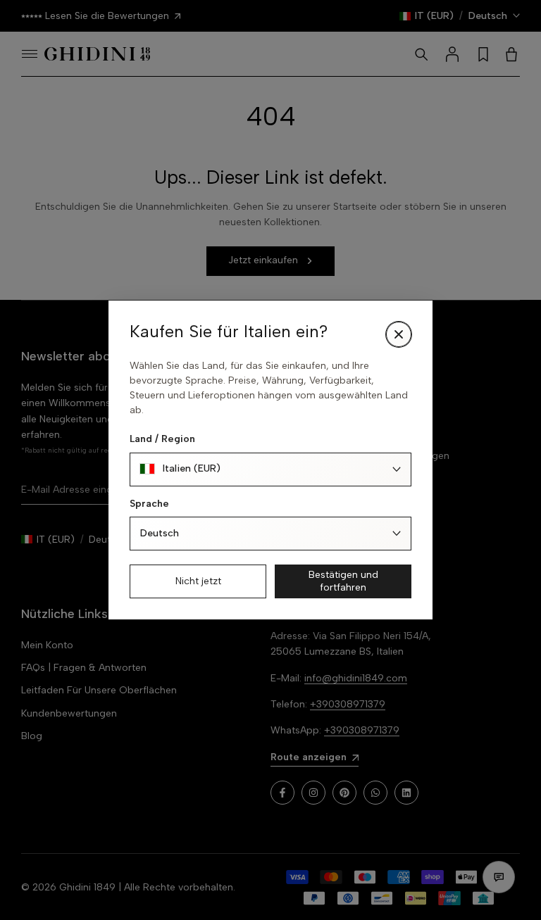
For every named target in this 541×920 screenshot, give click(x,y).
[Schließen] (398, 334)
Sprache (149, 504)
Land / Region (162, 439)
